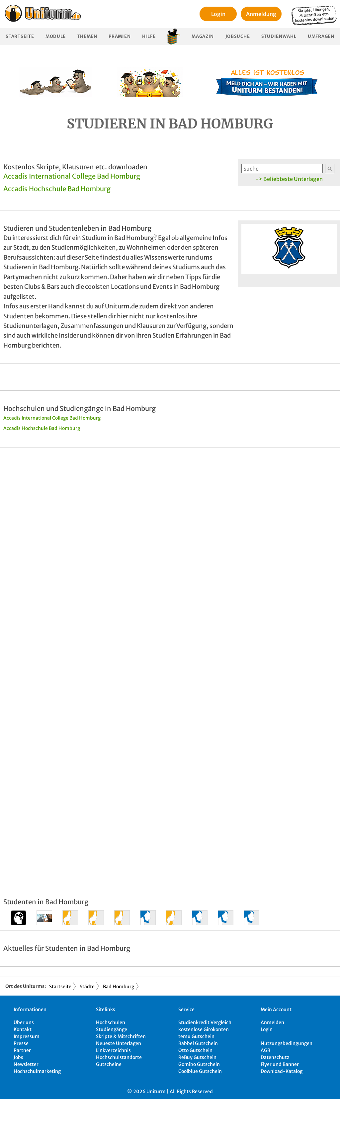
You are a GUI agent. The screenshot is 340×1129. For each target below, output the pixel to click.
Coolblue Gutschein (200, 1071)
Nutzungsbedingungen (286, 1043)
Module (55, 36)
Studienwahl (279, 36)
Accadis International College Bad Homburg (71, 176)
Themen (87, 36)
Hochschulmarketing (37, 1071)
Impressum (27, 1036)
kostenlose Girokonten (203, 1029)
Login (218, 14)
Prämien (119, 36)
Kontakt (23, 1029)
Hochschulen (110, 1022)
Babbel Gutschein (198, 1043)
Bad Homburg (118, 987)
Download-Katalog (281, 1071)
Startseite (20, 36)
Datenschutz (275, 1057)
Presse (21, 1043)
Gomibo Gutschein (199, 1064)
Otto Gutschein (195, 1050)
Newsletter (26, 1064)
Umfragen (321, 36)
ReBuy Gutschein (197, 1057)
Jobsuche (237, 36)
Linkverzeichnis (113, 1050)
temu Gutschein (196, 1036)
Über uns (24, 1022)
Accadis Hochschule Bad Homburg (57, 189)
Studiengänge (111, 1029)
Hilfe (149, 36)
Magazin (203, 36)
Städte (87, 987)
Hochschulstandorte (119, 1057)
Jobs (18, 1057)
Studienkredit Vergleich (204, 1022)
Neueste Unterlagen (118, 1043)
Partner (22, 1050)
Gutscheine (109, 1064)
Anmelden (272, 1022)
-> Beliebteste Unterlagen (289, 179)
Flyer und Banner (280, 1064)
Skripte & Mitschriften (121, 1036)
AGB (265, 1050)
